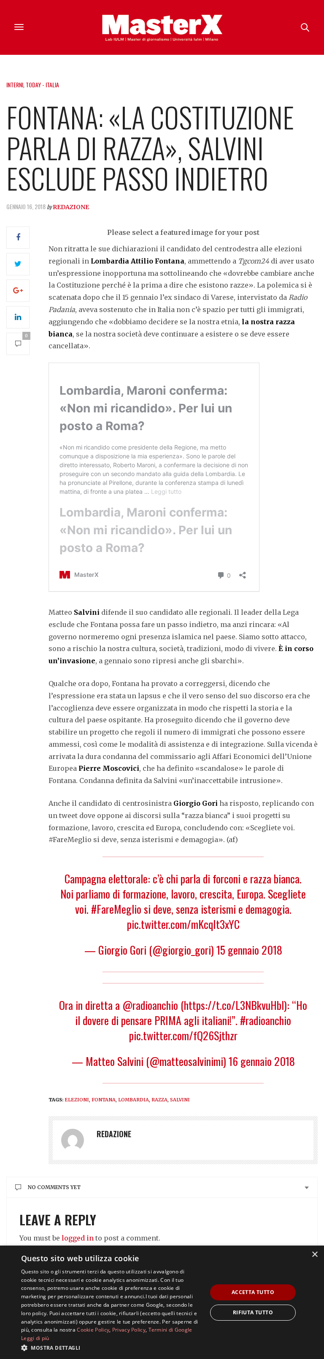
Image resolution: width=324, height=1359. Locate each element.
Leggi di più (35, 1338)
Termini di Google (170, 1329)
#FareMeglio (116, 909)
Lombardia (133, 1100)
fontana (104, 1100)
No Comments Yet (54, 1187)
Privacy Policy (129, 1329)
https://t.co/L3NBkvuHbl (234, 1005)
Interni (14, 84)
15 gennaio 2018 (249, 950)
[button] (111, 1348)
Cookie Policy (93, 1329)
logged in (78, 1238)
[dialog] (162, 1302)
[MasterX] (162, 27)
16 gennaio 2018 (262, 1061)
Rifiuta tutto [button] (253, 1312)
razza (159, 1100)
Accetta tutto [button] (253, 1292)
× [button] (314, 1254)
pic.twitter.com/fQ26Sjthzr (183, 1035)
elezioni (77, 1100)
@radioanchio (150, 1005)
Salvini (180, 1100)
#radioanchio (265, 1020)
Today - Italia (42, 84)
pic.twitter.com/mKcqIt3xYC (183, 924)
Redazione (71, 207)
